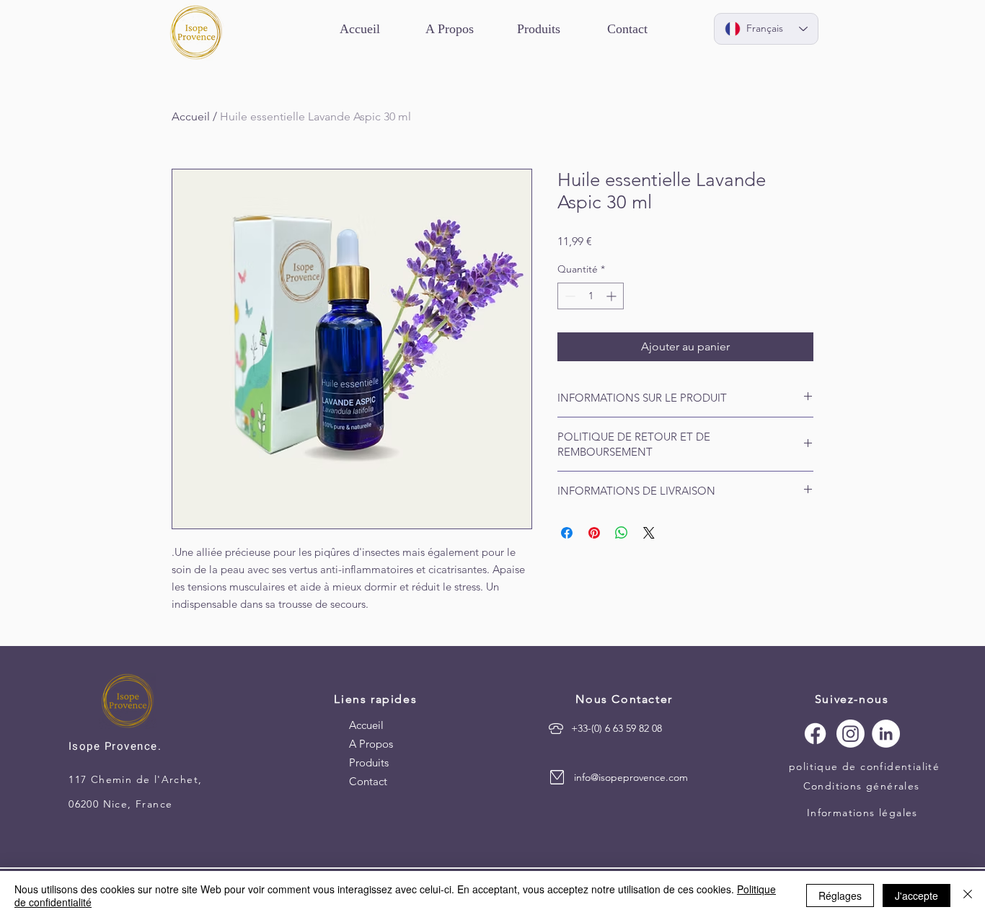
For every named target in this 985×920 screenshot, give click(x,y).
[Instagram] (850, 734)
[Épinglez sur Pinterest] (594, 532)
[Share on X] (649, 532)
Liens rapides (375, 699)
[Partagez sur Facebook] (566, 532)
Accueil (191, 116)
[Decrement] (569, 296)
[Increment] (613, 296)
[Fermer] (967, 895)
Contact (368, 781)
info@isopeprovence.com (631, 777)
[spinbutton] (591, 296)
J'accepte (916, 895)
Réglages (840, 895)
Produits (369, 762)
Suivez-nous (852, 699)
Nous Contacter (623, 699)
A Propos (371, 744)
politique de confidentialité (864, 766)
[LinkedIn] (886, 734)
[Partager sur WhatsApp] (621, 532)
